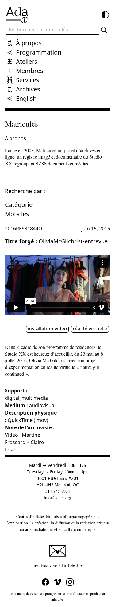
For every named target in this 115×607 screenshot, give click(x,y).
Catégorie (19, 204)
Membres (29, 71)
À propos (29, 43)
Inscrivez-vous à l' (71, 565)
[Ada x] (17, 15)
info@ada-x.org (57, 497)
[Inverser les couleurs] (105, 14)
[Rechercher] (104, 30)
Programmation (38, 52)
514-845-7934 (57, 491)
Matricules (21, 124)
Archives (28, 89)
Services (27, 80)
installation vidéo (47, 329)
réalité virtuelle (90, 329)
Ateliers (26, 61)
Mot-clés (17, 214)
